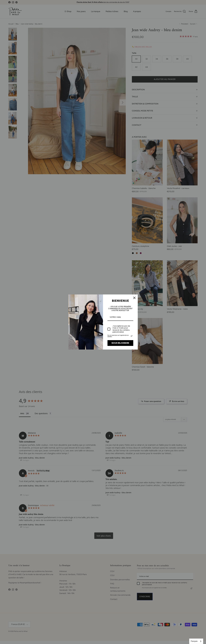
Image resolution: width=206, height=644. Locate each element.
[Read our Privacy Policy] (131, 336)
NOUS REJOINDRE (120, 343)
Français (194, 641)
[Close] (134, 297)
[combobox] (196, 641)
